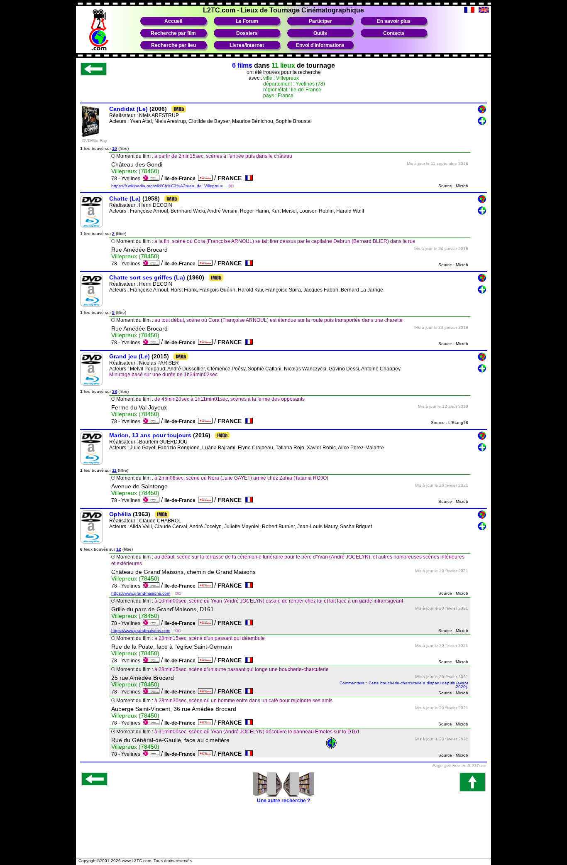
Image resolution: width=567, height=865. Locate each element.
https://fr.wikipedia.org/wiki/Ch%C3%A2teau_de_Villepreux (167, 186)
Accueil (173, 21)
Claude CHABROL (160, 521)
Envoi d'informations (320, 45)
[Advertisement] (283, 835)
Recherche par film (173, 33)
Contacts (394, 33)
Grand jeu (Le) (129, 356)
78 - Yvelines (127, 178)
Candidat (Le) (128, 108)
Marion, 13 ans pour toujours (150, 435)
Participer (320, 21)
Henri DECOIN (155, 205)
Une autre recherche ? (283, 801)
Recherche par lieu (173, 45)
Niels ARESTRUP (159, 115)
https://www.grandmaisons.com (140, 593)
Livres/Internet (247, 45)
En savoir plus (394, 21)
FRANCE (231, 178)
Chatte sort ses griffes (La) (147, 277)
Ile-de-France (181, 178)
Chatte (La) (125, 198)
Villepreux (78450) (135, 171)
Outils (320, 33)
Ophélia (120, 514)
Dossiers (247, 33)
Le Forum (247, 21)
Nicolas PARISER (159, 363)
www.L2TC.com (136, 860)
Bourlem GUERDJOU (163, 442)
